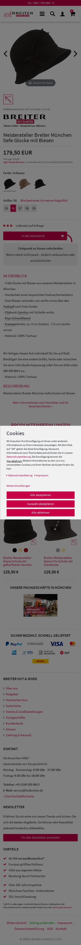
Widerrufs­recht (16, 923)
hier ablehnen (14, 461)
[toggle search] (52, 14)
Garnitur (23, 312)
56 (13, 208)
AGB (50, 929)
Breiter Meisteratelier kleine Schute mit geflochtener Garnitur (17, 561)
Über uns (12, 688)
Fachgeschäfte (15, 717)
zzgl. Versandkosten (14, 162)
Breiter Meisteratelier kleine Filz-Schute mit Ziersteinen (58, 561)
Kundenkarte (14, 723)
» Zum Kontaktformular (18, 796)
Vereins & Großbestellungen (24, 712)
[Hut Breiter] (18, 14)
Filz (7, 312)
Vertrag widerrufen (41, 923)
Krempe (10, 324)
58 (27, 208)
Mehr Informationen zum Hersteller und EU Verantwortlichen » (40, 404)
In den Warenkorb (33, 236)
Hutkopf (8, 306)
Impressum (64, 923)
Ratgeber (12, 694)
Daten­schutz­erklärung (29, 929)
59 (33, 208)
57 (20, 208)
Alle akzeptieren (40, 495)
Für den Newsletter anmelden (40, 837)
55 (6, 208)
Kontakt (61, 929)
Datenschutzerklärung (18, 456)
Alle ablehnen (40, 512)
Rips (8, 318)
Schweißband (21, 318)
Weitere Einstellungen (18, 485)
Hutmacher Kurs (17, 700)
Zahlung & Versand (18, 735)
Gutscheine (13, 706)
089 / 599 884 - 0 (43, 3)
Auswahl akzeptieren (40, 504)
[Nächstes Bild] (75, 53)
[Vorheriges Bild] (5, 53)
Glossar (11, 729)
